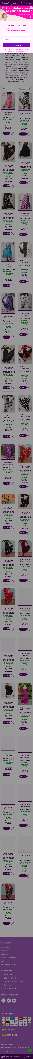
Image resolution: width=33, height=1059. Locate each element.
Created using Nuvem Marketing (16, 51)
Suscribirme (16, 45)
